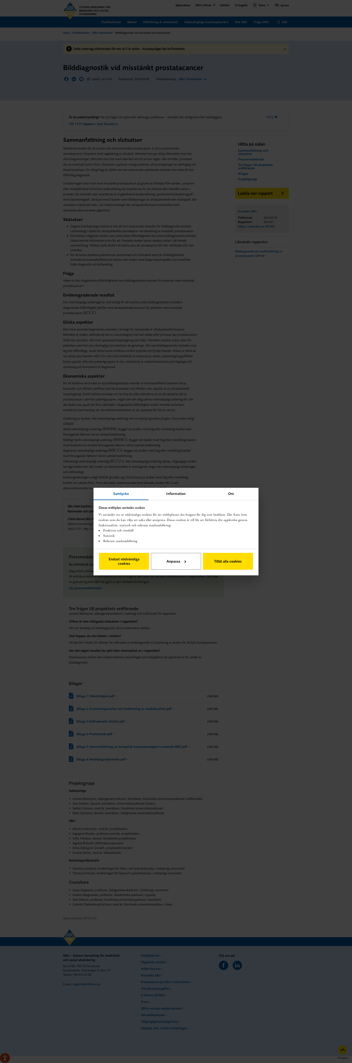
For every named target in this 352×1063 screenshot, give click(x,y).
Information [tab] (176, 493)
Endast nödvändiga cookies (124, 561)
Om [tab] (231, 493)
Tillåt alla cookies (228, 561)
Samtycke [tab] (121, 493)
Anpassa (173, 561)
